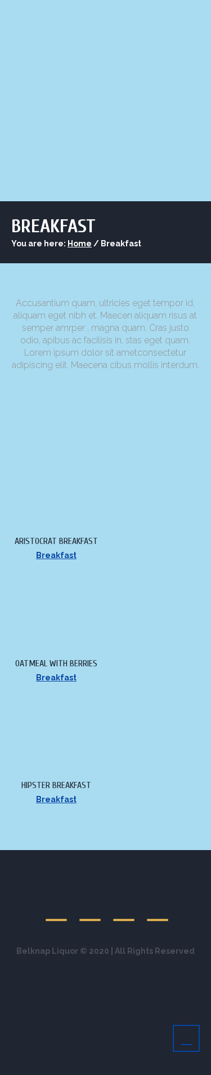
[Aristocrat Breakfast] (41, 459)
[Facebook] (91, 909)
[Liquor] (124, 909)
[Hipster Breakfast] (41, 703)
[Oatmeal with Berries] (41, 581)
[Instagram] (158, 909)
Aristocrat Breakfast (56, 541)
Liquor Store (49, 152)
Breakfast (56, 555)
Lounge (117, 152)
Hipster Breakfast (56, 785)
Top (198, 1059)
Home (80, 243)
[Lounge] (57, 909)
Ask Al (173, 152)
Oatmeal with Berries (56, 663)
